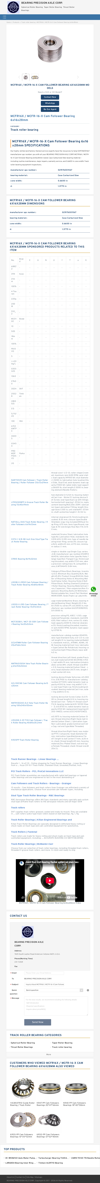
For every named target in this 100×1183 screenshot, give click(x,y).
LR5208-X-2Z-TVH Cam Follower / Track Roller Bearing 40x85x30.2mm (29, 721)
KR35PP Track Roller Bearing (25, 740)
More (48, 1054)
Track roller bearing (28, 22)
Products (16, 22)
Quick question (13, 992)
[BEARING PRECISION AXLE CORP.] (13, 6)
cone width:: (16, 181)
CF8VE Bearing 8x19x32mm (24, 559)
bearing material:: (19, 175)
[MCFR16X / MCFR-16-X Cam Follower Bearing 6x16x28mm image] (50, 49)
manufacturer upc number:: (23, 170)
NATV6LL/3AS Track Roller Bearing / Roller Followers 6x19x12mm (29, 523)
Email (13, 973)
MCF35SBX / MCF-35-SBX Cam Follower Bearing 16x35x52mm (29, 623)
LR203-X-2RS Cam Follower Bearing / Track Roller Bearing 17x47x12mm (29, 605)
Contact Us (20, 1177)
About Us (10, 1177)
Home (9, 22)
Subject (14, 985)
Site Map (30, 1177)
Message (14, 998)
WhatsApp (50, 103)
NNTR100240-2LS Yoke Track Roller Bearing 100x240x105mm (29, 704)
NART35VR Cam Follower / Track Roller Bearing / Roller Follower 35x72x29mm (29, 481)
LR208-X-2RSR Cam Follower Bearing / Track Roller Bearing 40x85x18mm (29, 583)
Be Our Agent (50, 109)
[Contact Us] (93, 591)
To (13, 979)
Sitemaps (38, 1177)
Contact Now (50, 97)
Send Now (37, 1022)
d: (11, 186)
